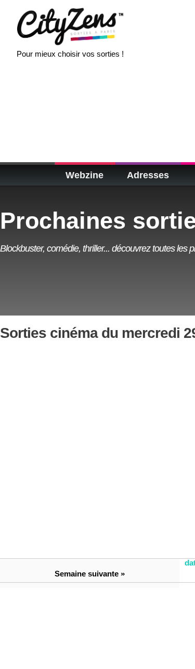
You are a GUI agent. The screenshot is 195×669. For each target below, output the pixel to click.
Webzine (84, 175)
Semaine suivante (87, 573)
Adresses (148, 175)
